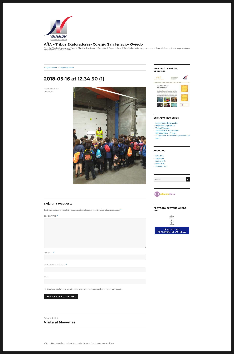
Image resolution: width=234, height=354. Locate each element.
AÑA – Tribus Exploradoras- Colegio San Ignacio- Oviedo (93, 44)
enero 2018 (160, 164)
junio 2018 (160, 156)
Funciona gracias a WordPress (102, 343)
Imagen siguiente (66, 67)
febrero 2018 (160, 161)
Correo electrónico (55, 265)
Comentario (51, 216)
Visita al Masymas (162, 128)
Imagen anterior (50, 67)
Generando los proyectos (165, 126)
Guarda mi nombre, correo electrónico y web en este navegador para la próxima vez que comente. (84, 289)
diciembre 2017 (161, 166)
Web (46, 277)
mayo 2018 (160, 158)
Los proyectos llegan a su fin (167, 123)
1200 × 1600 (48, 92)
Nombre (49, 253)
